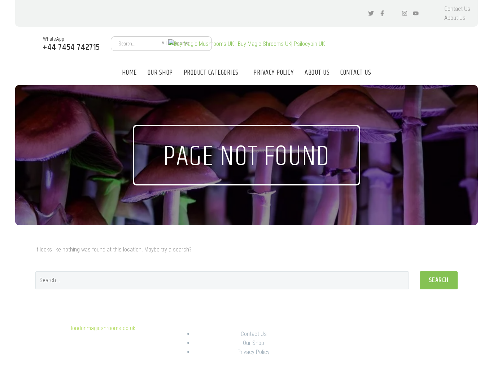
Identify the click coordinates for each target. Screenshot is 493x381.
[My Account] (443, 43)
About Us (455, 17)
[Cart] (462, 43)
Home (129, 72)
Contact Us (457, 8)
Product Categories (211, 72)
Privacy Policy (273, 72)
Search (439, 280)
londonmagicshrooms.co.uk (103, 328)
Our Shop (160, 72)
